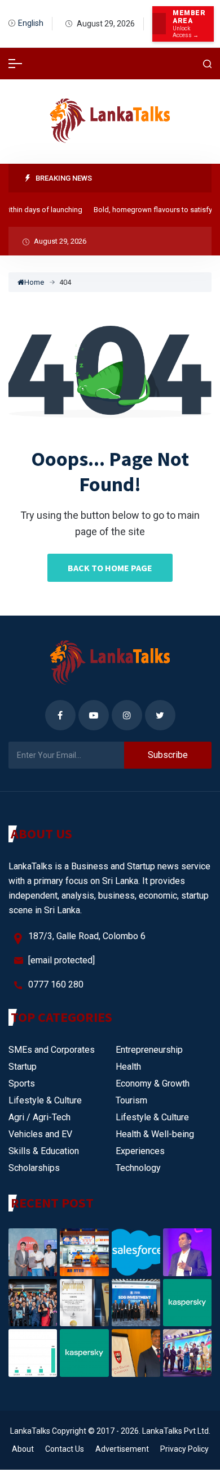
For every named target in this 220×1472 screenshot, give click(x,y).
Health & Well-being (155, 1134)
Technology (138, 1168)
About (23, 1448)
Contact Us (64, 1448)
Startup (22, 1066)
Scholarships (34, 1168)
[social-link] (60, 715)
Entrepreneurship (149, 1049)
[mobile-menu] (15, 63)
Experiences (140, 1151)
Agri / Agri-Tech (39, 1117)
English (30, 23)
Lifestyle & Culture (45, 1100)
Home (34, 282)
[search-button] (207, 64)
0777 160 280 (55, 984)
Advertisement (122, 1448)
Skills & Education (43, 1151)
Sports (21, 1083)
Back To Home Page (110, 567)
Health (128, 1066)
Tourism (131, 1100)
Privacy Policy (184, 1448)
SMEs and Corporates (51, 1049)
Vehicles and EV (40, 1134)
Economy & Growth (153, 1083)
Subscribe (168, 755)
